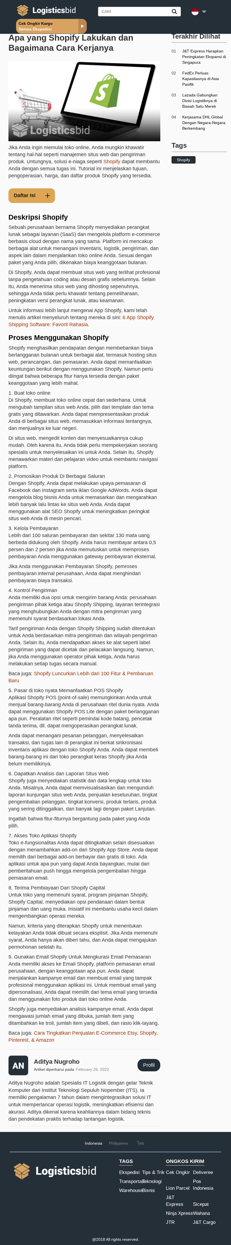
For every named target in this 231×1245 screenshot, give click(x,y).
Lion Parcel (178, 1188)
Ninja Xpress (179, 1213)
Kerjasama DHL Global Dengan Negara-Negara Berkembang (203, 123)
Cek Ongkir (178, 1172)
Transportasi (132, 1181)
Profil (149, 1065)
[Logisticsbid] (45, 16)
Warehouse (131, 1190)
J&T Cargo (204, 1222)
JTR (170, 1222)
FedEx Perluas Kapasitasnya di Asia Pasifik (200, 79)
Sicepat (201, 1204)
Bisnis (148, 1190)
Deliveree (203, 1172)
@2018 (98, 1239)
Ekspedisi (129, 1172)
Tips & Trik (153, 1172)
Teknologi (152, 1181)
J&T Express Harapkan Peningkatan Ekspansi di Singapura (204, 57)
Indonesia (93, 1143)
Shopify (111, 161)
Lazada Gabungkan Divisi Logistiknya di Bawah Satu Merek (199, 101)
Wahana (201, 1213)
